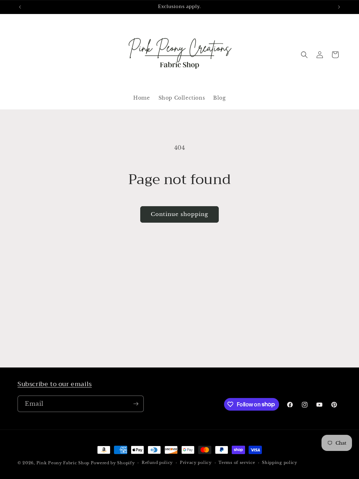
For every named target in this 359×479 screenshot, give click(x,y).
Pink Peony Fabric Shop (62, 462)
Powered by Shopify (113, 462)
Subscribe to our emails (55, 384)
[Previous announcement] (20, 7)
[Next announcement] (339, 7)
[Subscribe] (135, 404)
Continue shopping (179, 214)
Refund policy (157, 462)
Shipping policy (279, 462)
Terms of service (236, 462)
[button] (304, 54)
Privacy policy (196, 462)
